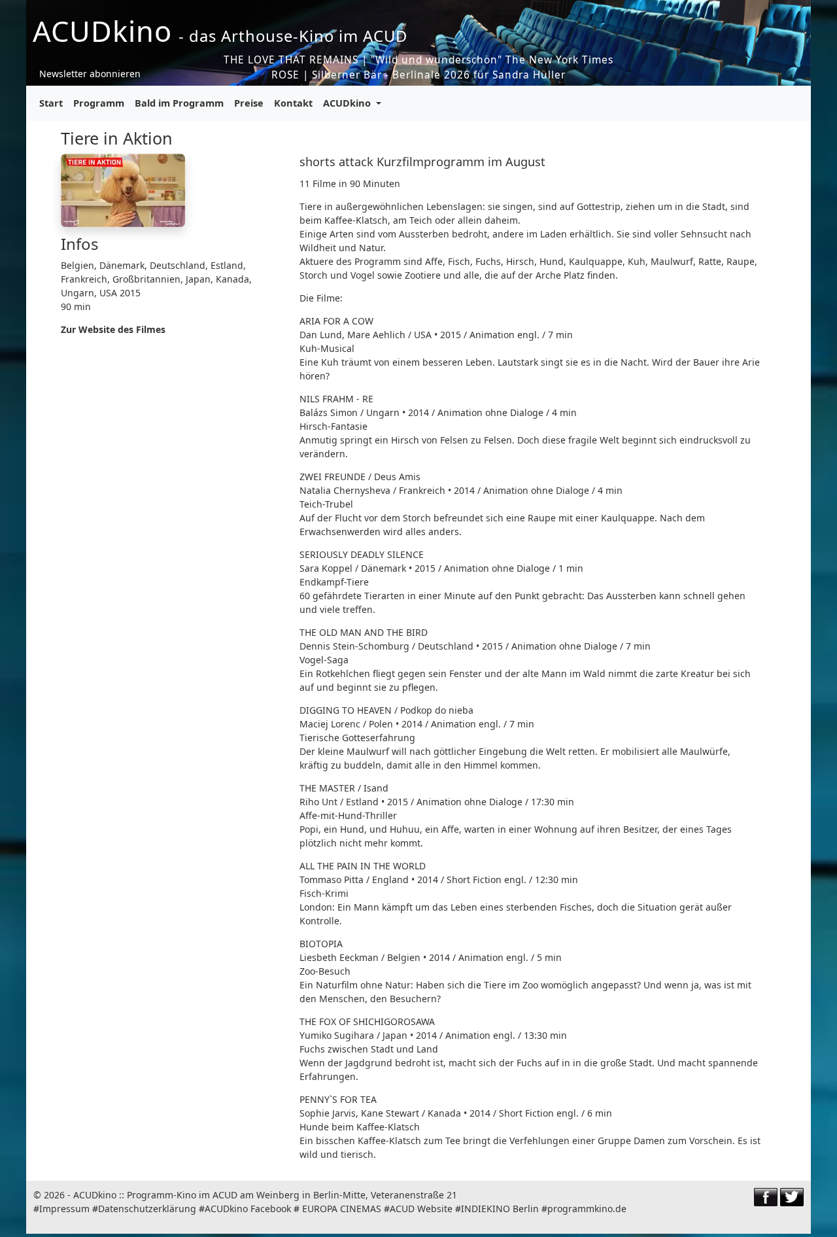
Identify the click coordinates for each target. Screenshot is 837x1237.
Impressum (64, 1208)
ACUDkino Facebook (248, 1208)
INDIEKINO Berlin (500, 1208)
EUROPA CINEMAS (341, 1208)
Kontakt (293, 102)
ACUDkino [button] (348, 102)
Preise (249, 102)
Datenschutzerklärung (147, 1208)
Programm (98, 102)
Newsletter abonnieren (90, 73)
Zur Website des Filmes (113, 329)
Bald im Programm (179, 102)
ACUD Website (421, 1208)
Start (51, 102)
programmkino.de (586, 1208)
